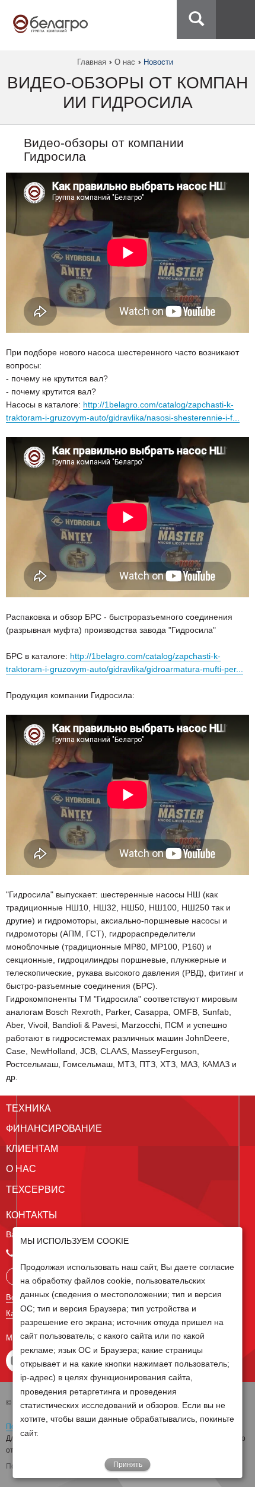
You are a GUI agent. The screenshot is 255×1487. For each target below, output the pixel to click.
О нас (124, 62)
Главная (91, 62)
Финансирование (54, 1128)
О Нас (21, 1169)
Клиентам (32, 1149)
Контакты (31, 1215)
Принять (127, 1464)
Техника (28, 1108)
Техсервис (35, 1189)
